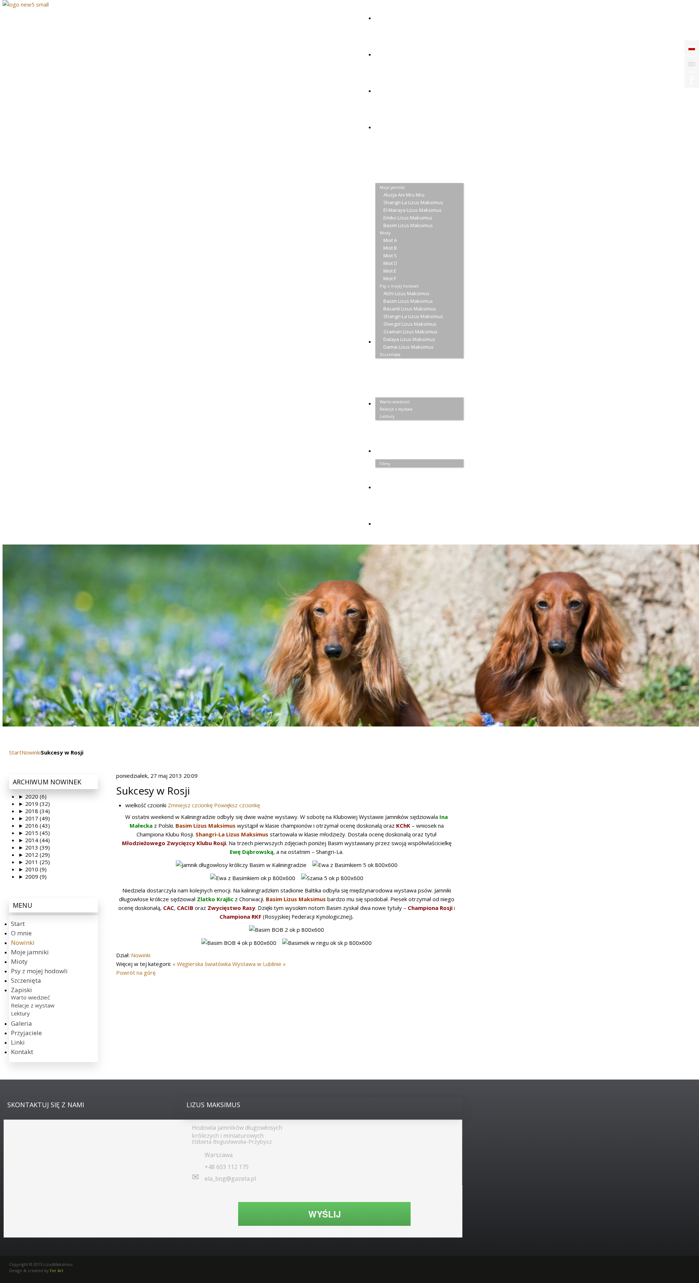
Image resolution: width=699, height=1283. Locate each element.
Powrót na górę (135, 972)
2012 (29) (34, 854)
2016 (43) (34, 825)
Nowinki (31, 752)
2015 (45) (34, 832)
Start (15, 752)
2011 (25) (34, 862)
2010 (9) (32, 869)
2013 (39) (34, 847)
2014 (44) (34, 840)
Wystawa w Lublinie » (259, 963)
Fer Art (56, 1270)
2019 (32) (34, 803)
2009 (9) (32, 876)
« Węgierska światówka (202, 963)
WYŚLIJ (324, 1214)
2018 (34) (34, 811)
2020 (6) (32, 796)
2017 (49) (34, 818)
